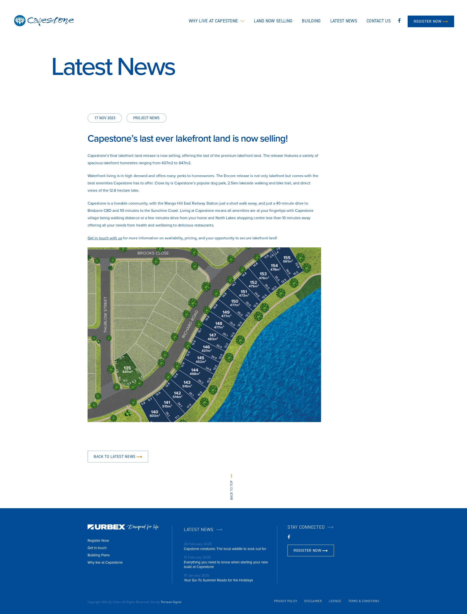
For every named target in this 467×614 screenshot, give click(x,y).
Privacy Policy (285, 601)
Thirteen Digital (171, 602)
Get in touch (97, 548)
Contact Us (379, 21)
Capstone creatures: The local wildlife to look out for (225, 549)
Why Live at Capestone (213, 21)
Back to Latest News (114, 456)
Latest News (343, 21)
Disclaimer (313, 601)
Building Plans (99, 555)
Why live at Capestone (105, 562)
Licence (335, 601)
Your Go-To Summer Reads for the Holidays (218, 580)
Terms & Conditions (363, 601)
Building (311, 21)
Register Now (427, 21)
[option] (233, 54)
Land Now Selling (273, 21)
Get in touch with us (105, 238)
